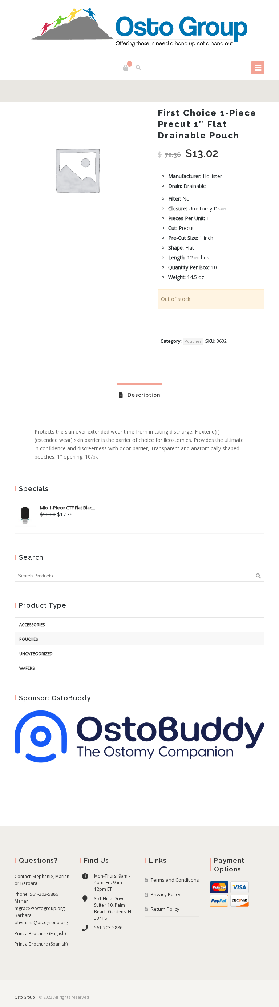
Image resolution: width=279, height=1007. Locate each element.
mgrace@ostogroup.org (40, 908)
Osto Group (25, 997)
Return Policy (165, 909)
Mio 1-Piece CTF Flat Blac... (67, 508)
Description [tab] (143, 395)
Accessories (32, 624)
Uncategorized (36, 653)
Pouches (193, 341)
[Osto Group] (139, 28)
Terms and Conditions (175, 880)
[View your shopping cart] (125, 67)
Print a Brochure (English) (40, 933)
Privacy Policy (166, 894)
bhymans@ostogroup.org (41, 922)
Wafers (27, 668)
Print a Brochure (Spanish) (41, 944)
